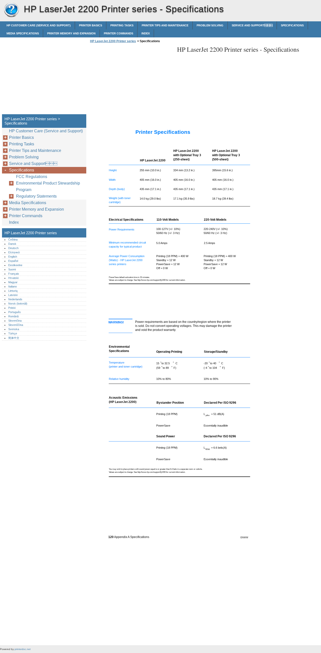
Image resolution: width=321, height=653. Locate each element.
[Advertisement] (131, 80)
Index (145, 33)
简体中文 (13, 337)
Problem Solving (210, 25)
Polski (12, 307)
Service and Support (252, 25)
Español (13, 260)
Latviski (13, 294)
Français (13, 273)
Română (13, 316)
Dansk (12, 243)
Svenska (13, 329)
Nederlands (15, 299)
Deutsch (13, 248)
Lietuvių (13, 290)
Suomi (12, 269)
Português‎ (14, 312)
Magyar (13, 282)
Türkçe (12, 333)
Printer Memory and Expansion (71, 33)
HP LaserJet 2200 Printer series (11, 10)
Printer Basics (90, 25)
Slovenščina (15, 324)
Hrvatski (13, 277)
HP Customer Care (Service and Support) (39, 25)
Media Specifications (23, 33)
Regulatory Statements (36, 196)
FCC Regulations (31, 176)
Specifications (292, 25)
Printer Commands (118, 33)
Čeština (13, 239)
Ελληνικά (14, 252)
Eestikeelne (15, 265)
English (12, 256)
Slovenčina (15, 320)
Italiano (12, 286)
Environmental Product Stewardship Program (48, 186)
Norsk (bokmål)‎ (17, 303)
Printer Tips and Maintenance (165, 25)
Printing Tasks (121, 25)
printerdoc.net (23, 649)
